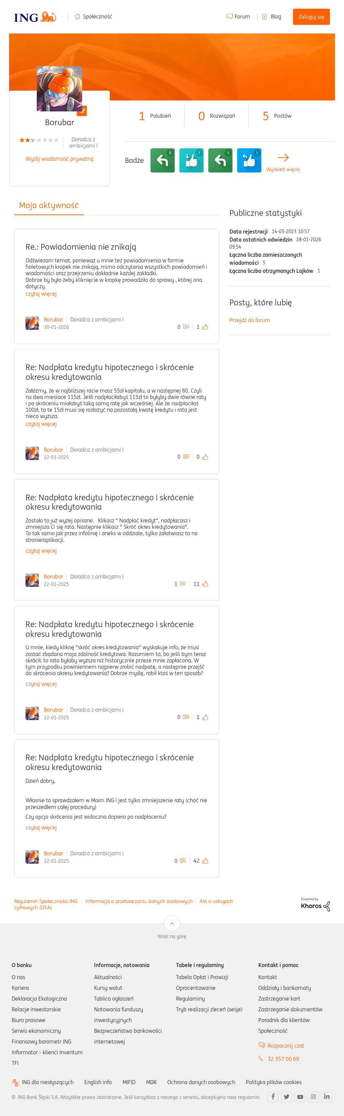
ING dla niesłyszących (48, 1082)
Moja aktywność (49, 205)
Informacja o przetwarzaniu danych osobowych (139, 901)
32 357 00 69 (283, 1059)
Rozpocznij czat (286, 1045)
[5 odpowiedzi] (162, 160)
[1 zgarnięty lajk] (191, 160)
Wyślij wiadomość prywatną (59, 158)
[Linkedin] (326, 1097)
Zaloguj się (311, 16)
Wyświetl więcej (283, 169)
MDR (151, 1082)
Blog (276, 16)
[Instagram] (313, 1097)
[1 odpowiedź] (220, 160)
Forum (242, 16)
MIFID (129, 1082)
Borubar (53, 319)
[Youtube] (300, 1097)
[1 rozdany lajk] (249, 160)
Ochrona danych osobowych (201, 1082)
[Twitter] (286, 1097)
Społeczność (97, 16)
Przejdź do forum (249, 320)
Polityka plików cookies (274, 1082)
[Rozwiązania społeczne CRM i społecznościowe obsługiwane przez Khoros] (315, 904)
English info (98, 1082)
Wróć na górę (172, 936)
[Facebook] (273, 1097)
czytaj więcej (41, 293)
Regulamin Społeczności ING (46, 901)
